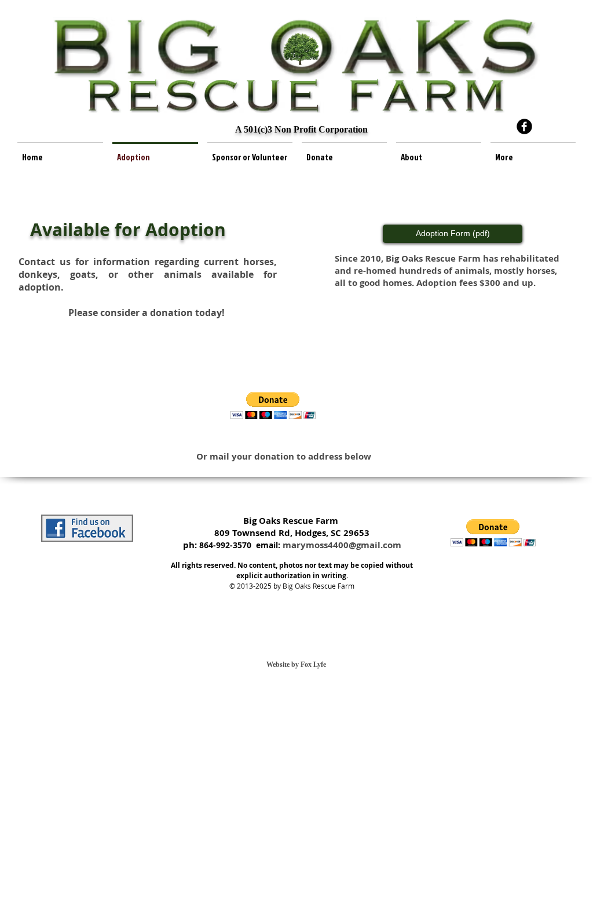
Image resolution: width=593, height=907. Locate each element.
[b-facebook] (524, 126)
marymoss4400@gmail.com (342, 545)
